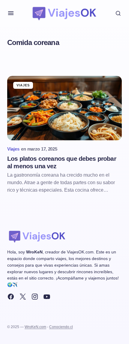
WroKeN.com (35, 327)
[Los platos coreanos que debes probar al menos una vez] (64, 108)
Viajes (23, 85)
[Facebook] (11, 297)
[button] (10, 13)
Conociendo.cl (61, 327)
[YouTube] (47, 297)
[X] (23, 297)
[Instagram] (35, 297)
